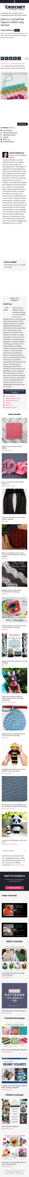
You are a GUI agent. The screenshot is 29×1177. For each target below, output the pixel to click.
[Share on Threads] (15, 58)
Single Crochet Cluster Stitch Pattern (12, 447)
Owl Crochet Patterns (10, 1126)
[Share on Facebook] (6, 58)
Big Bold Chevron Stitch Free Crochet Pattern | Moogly (11, 591)
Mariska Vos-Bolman (10, 844)
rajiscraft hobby (9, 809)
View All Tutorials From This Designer (14, 391)
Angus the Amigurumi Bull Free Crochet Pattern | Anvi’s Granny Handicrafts (13, 698)
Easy (17, 30)
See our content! (14, 888)
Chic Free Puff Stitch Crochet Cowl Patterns (13, 974)
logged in (16, 265)
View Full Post (22, 124)
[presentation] (14, 430)
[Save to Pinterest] (2, 58)
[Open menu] (14, 1)
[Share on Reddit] (19, 58)
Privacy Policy (10, 1173)
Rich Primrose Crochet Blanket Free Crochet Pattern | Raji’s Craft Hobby (14, 805)
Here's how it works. (18, 865)
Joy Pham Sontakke (9, 702)
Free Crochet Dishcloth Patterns (14, 1050)
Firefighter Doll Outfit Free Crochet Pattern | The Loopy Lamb (14, 770)
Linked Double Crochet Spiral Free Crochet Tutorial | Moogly (13, 734)
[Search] (24, 851)
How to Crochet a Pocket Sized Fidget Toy (12, 483)
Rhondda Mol (7, 450)
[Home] (10, 13)
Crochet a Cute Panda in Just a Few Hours (14, 841)
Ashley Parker (7, 773)
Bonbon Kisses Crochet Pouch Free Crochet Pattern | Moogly (14, 626)
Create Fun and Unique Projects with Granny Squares (14, 1086)
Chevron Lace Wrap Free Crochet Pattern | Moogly (13, 518)
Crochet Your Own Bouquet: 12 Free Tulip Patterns (14, 1163)
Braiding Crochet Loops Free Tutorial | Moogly (14, 662)
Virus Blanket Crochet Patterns (14, 1011)
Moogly (6, 521)
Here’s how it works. (7, 38)
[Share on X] (11, 58)
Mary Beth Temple (9, 486)
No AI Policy (20, 1173)
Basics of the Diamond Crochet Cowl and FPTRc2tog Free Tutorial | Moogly (14, 554)
